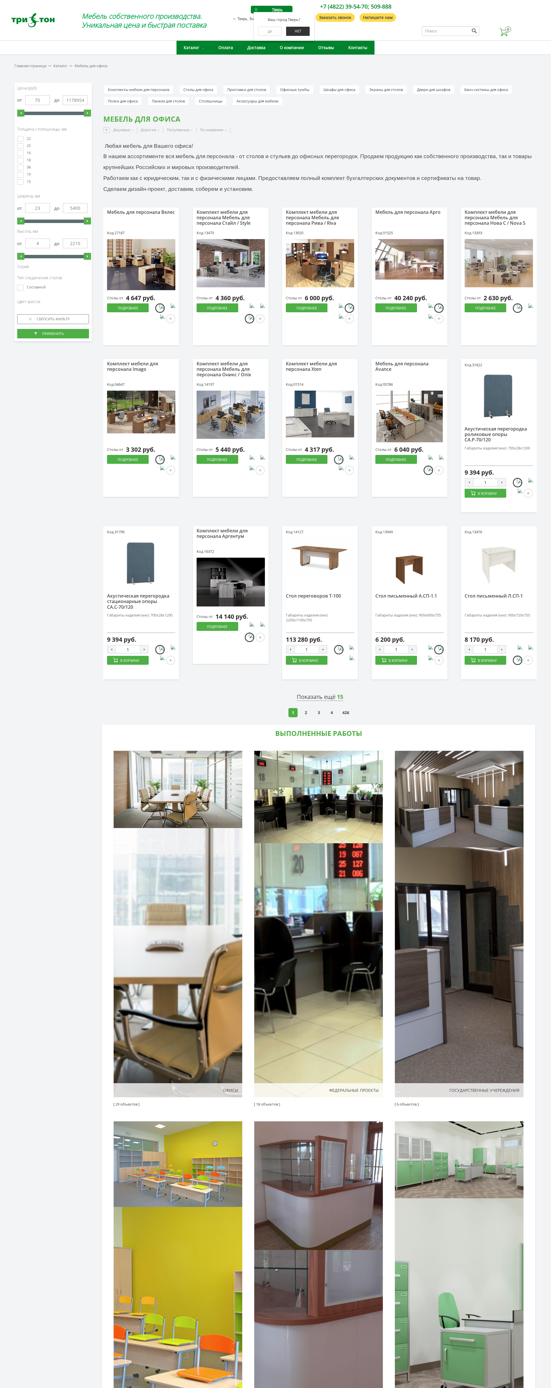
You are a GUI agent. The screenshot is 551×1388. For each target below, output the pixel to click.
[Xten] (320, 414)
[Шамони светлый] (428, 470)
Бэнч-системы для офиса (486, 89)
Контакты (357, 47)
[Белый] (339, 318)
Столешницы (210, 101)
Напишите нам (378, 17)
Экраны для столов (386, 89)
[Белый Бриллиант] (249, 459)
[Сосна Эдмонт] (339, 459)
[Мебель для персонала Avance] (409, 416)
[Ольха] (439, 308)
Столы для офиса (198, 89)
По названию (212, 129)
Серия (23, 266)
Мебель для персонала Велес (141, 212)
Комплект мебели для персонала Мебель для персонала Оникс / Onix (224, 369)
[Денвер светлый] (260, 459)
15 (29, 181)
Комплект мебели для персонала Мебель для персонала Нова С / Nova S (495, 217)
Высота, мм (28, 231)
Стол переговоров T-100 (313, 596)
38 (29, 167)
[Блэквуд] (160, 308)
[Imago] (141, 412)
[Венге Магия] (160, 470)
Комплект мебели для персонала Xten (311, 366)
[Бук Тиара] (339, 470)
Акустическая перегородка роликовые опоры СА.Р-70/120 (496, 434)
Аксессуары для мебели (257, 101)
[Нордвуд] (428, 459)
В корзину (487, 493)
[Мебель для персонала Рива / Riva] (320, 263)
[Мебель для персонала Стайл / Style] (231, 263)
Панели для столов (168, 101)
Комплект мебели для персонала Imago (132, 366)
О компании (292, 47)
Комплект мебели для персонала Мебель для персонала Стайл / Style (224, 217)
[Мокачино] (160, 459)
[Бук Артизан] (517, 308)
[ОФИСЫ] (177, 924)
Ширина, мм (29, 196)
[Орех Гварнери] (349, 308)
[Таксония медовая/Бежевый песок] (339, 649)
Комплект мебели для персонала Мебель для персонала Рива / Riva (312, 217)
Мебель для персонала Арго (408, 212)
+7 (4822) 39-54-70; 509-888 (355, 6)
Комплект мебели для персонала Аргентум (222, 533)
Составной (36, 287)
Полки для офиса (123, 101)
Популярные (178, 129)
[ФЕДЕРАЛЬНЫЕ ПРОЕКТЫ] (318, 924)
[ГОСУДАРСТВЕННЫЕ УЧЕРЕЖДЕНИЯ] (459, 924)
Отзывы (326, 47)
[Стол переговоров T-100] (320, 557)
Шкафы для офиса (339, 89)
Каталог (191, 47)
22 (29, 138)
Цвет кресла (29, 301)
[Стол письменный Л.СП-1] (499, 564)
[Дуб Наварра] (249, 318)
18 (29, 160)
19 (29, 174)
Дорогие (148, 129)
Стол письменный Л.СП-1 (494, 596)
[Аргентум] (231, 582)
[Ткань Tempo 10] (528, 482)
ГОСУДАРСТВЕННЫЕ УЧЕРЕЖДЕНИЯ (484, 1090)
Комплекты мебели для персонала (138, 89)
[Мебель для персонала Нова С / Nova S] (499, 263)
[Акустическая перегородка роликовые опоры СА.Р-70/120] (499, 397)
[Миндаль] (160, 318)
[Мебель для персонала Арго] (409, 259)
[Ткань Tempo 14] (517, 493)
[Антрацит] (339, 308)
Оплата (225, 47)
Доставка (256, 47)
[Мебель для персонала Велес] (141, 264)
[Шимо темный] (428, 318)
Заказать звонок (335, 17)
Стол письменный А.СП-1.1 (406, 596)
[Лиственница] (249, 637)
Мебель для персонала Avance (401, 366)
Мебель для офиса (91, 65)
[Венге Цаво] (528, 308)
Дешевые (121, 129)
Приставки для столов (246, 89)
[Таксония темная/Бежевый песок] (349, 660)
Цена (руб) (27, 88)
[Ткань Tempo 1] (517, 482)
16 (29, 152)
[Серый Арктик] (439, 459)
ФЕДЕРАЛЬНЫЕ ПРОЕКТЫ (354, 1090)
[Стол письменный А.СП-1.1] (409, 564)
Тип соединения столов (40, 277)
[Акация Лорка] (249, 308)
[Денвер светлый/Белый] (249, 470)
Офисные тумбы (294, 89)
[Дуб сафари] (260, 626)
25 (29, 145)
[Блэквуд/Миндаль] (170, 308)
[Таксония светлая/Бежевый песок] (349, 649)
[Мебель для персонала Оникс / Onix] (231, 415)
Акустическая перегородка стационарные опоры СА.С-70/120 (138, 601)
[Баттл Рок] (249, 626)
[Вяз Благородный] (260, 308)
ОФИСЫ (230, 1090)
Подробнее (128, 308)
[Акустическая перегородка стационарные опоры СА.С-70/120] (141, 564)
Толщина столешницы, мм (42, 129)
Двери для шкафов (433, 89)
